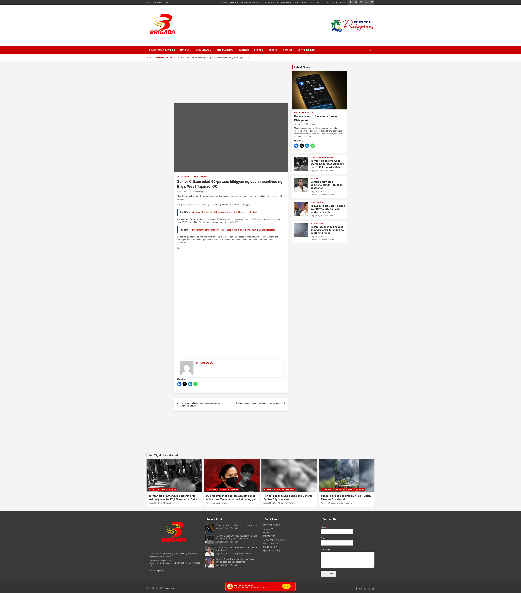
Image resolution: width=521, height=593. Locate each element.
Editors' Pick (300, 113)
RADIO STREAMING (230, 2)
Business (244, 50)
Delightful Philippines (162, 50)
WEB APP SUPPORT (339, 2)
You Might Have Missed (163, 455)
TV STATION (246, 2)
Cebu (312, 158)
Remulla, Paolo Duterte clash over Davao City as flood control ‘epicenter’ (327, 209)
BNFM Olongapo (200, 192)
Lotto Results (306, 50)
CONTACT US (268, 2)
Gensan (267, 489)
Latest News (302, 67)
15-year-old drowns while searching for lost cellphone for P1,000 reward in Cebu (327, 164)
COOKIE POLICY (322, 2)
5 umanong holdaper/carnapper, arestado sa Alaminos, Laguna (200, 404)
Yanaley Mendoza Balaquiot (322, 195)
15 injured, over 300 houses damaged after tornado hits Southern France (327, 230)
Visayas (330, 158)
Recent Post (214, 519)
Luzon (193, 177)
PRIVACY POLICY (307, 2)
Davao (313, 203)
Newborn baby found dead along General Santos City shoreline (287, 497)
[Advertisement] (231, 84)
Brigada (313, 124)
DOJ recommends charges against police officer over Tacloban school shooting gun (231, 497)
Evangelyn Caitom (287, 503)
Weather (288, 50)
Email (324, 538)
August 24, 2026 (270, 503)
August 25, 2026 (301, 124)
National (185, 50)
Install (286, 586)
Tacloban (224, 489)
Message (326, 549)
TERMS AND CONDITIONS (287, 2)
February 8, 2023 (184, 192)
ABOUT (257, 2)
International (225, 50)
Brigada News (169, 588)
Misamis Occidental (355, 489)
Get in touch (328, 573)
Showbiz (258, 50)
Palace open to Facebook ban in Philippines (236, 525)
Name (324, 527)
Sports (273, 50)
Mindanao (290, 489)
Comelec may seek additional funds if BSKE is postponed (326, 185)
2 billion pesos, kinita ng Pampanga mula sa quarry (258, 403)
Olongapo (202, 177)
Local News (202, 50)
